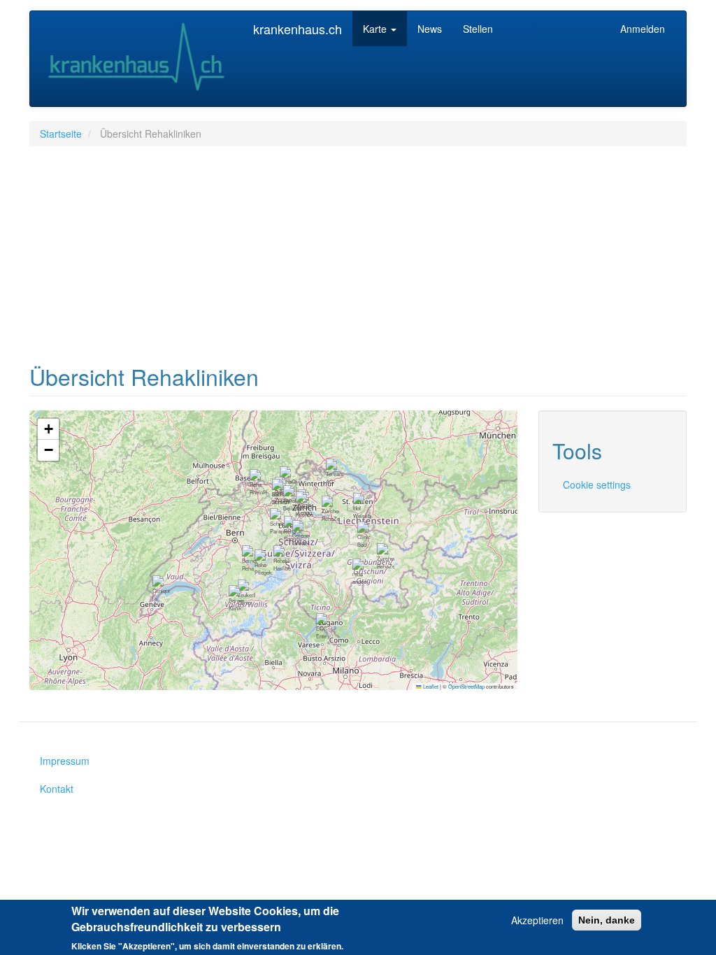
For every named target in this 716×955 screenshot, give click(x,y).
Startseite (61, 134)
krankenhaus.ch (297, 29)
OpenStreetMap (466, 686)
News (429, 29)
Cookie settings (597, 484)
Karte (376, 29)
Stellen (478, 29)
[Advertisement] (358, 258)
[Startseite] (142, 58)
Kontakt (56, 789)
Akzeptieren (537, 920)
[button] (263, 564)
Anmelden (642, 29)
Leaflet (430, 686)
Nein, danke (606, 920)
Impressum (65, 761)
